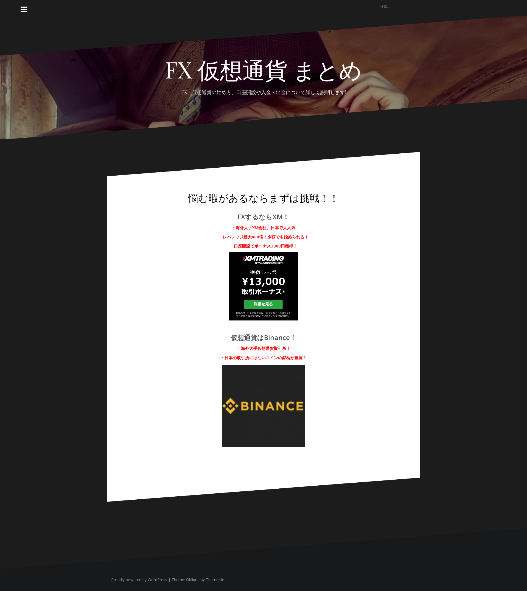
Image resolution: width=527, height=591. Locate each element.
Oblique (193, 579)
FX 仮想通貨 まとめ (263, 69)
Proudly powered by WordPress (139, 579)
